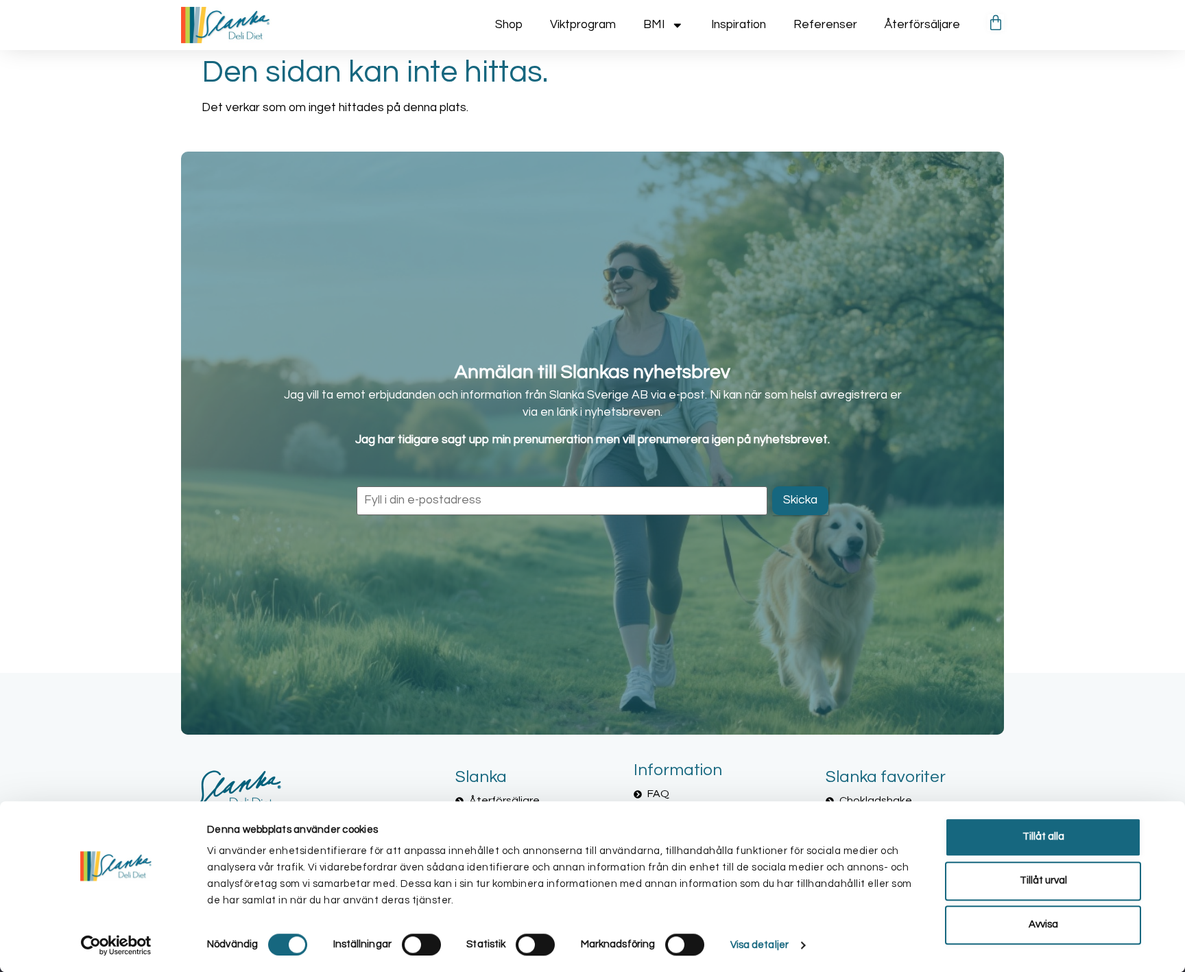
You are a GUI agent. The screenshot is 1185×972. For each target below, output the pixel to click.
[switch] (421, 945)
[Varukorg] (995, 22)
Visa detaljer (759, 945)
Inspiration (738, 25)
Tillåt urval (1043, 880)
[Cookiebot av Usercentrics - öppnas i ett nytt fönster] (116, 945)
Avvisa (1043, 924)
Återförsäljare (922, 25)
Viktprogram (583, 25)
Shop (509, 25)
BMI (654, 25)
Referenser (825, 25)
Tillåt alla (1043, 836)
